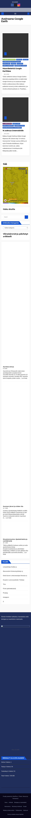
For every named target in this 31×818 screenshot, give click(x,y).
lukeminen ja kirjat (19, 125)
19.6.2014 (6, 133)
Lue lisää (24, 378)
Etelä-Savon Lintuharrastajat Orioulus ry (15, 575)
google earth (6, 63)
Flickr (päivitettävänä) (9, 588)
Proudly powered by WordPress (10, 796)
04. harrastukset (7, 123)
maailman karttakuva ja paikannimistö (12, 127)
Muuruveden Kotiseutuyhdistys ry (13, 571)
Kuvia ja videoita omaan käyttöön (15, 814)
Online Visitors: (6, 762)
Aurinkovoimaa (8, 367)
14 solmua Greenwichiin (13, 130)
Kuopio (25, 806)
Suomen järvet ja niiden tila (13, 506)
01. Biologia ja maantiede (9, 59)
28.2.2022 (6, 74)
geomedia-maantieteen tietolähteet (11, 61)
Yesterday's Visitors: (7, 771)
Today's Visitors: (6, 766)
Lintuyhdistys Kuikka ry (10, 567)
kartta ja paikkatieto (8, 65)
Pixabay (5, 593)
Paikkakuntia (19, 810)
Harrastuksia (7, 806)
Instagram (6, 597)
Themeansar (15, 798)
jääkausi (13, 63)
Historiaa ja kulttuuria (17, 806)
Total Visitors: (5, 775)
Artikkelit (11, 802)
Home (6, 802)
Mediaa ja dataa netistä (8, 810)
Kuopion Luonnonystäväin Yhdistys (13, 580)
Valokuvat (25, 810)
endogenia (19, 59)
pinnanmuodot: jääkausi (20, 65)
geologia (25, 59)
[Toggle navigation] (15, 13)
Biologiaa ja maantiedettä (20, 802)
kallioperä (20, 63)
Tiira (4, 584)
